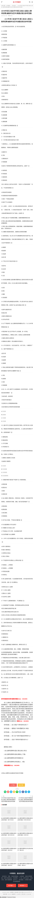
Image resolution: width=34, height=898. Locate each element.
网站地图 (16, 892)
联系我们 (23, 885)
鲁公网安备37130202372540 (8, 897)
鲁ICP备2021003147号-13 (25, 892)
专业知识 (14, 5)
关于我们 (11, 885)
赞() (13, 785)
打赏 (21, 785)
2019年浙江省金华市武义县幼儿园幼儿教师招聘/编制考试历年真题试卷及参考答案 (8, 799)
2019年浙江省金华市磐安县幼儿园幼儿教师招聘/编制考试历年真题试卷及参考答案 (25, 799)
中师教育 (17, 2)
